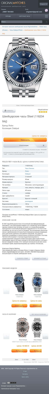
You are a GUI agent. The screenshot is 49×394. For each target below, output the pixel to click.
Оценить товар (22, 258)
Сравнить (10, 111)
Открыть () (43, 4)
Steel (16, 359)
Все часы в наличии (39, 314)
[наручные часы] (15, 5)
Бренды (8, 16)
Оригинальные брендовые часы (10, 388)
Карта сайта (25, 377)
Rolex (27, 171)
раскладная (29, 201)
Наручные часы (24, 16)
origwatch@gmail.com (34, 12)
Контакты (25, 374)
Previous (6, 291)
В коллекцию (24, 145)
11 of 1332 (25, 359)
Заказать (25, 139)
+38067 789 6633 (7, 12)
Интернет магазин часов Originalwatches (13, 386)
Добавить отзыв (40, 258)
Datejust (27, 174)
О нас (25, 371)
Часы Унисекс (29, 168)
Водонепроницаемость (9, 204)
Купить (19, 350)
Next (45, 291)
